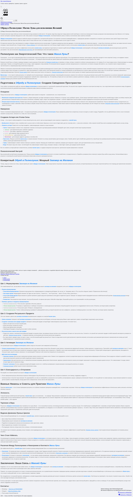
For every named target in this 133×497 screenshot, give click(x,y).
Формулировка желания (119, 295)
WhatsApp (3, 274)
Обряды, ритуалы (5, 24)
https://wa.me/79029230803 (15, 489)
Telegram (8, 274)
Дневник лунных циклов (92, 430)
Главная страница (5, 23)
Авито (4, 277)
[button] (14, 20)
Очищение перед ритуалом (112, 103)
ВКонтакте (12, 274)
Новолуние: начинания (62, 453)
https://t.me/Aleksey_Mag (14, 491)
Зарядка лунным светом (15, 335)
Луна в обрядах (31, 45)
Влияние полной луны (52, 62)
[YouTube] (5, 15)
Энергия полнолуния (57, 72)
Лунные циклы (23, 72)
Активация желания (8, 366)
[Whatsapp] (5, 10)
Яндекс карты (6, 279)
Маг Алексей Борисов (6, 1)
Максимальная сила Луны (25, 49)
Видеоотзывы (6, 280)
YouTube (17, 274)
